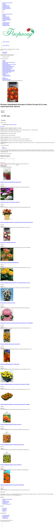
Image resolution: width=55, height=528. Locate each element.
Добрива (4, 73)
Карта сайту (5, 510)
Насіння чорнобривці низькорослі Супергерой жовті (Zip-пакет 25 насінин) (14, 384)
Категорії (2, 58)
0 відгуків (3, 110)
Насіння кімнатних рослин (7, 67)
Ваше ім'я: (2, 158)
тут (4, 143)
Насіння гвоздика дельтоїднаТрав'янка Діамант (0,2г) (10, 182)
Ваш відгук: (2, 162)
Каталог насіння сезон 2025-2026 (9, 62)
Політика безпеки (6, 6)
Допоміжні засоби (6, 74)
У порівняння (6, 145)
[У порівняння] (5, 206)
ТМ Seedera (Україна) (12, 124)
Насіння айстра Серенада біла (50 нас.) (7, 302)
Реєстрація (4, 53)
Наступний (2, 126)
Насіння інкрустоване (7, 69)
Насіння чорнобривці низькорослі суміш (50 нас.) (9, 364)
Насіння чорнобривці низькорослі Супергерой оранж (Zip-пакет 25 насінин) (15, 404)
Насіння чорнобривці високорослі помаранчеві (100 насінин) (12, 484)
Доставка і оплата (6, 501)
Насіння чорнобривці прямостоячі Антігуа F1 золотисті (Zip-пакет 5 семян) (15, 282)
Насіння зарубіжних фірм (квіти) (9, 70)
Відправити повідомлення (7, 2)
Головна (4, 61)
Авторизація (5, 52)
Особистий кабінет (6, 515)
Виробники (5, 508)
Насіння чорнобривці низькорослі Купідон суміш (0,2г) (11, 424)
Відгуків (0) (5, 148)
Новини (4, 9)
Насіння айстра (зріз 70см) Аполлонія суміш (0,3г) (10, 202)
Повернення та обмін (6, 7)
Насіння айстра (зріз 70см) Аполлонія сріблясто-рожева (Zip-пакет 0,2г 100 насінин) (16, 322)
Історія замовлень (6, 23)
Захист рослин (5, 72)
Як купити (4, 4)
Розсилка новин (5, 518)
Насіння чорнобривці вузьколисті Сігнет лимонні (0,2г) (11, 464)
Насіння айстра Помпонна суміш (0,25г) (8, 242)
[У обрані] (4, 206)
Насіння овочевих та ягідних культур (9, 64)
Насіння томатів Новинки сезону (9, 66)
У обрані (2, 145)
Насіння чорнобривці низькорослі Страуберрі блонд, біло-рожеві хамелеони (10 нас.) (16, 222)
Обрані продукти (6, 24)
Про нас (4, 3)
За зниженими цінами (7, 75)
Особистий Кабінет (6, 22)
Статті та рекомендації (7, 8)
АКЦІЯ (4, 60)
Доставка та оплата (6, 5)
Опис (4, 147)
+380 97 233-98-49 (6, 41)
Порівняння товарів (6, 25)
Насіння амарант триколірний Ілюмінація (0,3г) (9, 262)
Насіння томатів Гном (7, 65)
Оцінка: (1, 164)
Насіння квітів (5, 63)
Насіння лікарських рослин (8, 68)
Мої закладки (5, 517)
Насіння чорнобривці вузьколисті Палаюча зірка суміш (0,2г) (12, 444)
